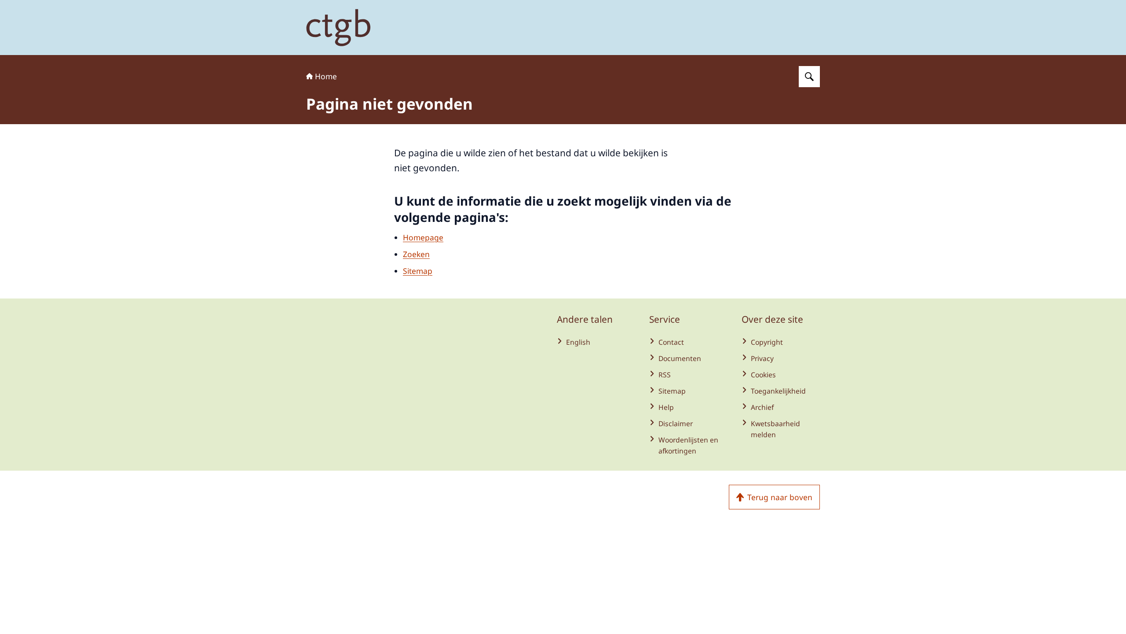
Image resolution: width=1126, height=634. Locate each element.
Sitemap (417, 270)
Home (326, 76)
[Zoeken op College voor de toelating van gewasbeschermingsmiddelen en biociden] (809, 76)
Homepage (423, 237)
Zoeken (416, 254)
